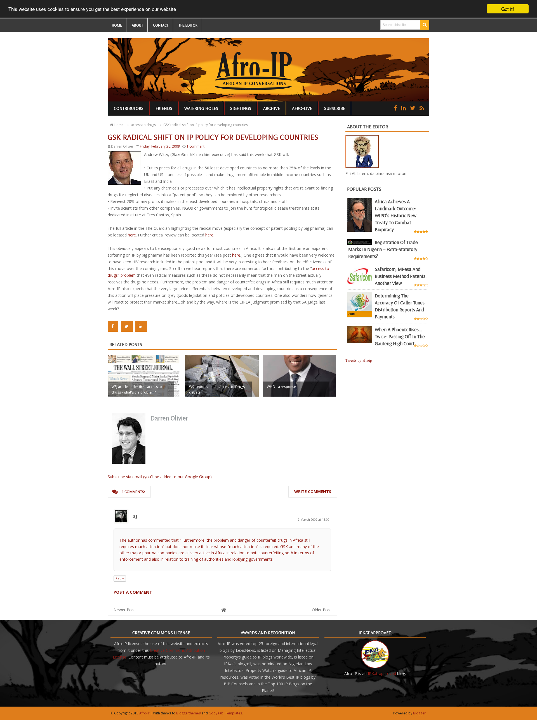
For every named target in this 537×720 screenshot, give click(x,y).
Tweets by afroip (358, 360)
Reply (120, 578)
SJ (135, 516)
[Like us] (395, 108)
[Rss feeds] (422, 108)
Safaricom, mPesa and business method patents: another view (401, 276)
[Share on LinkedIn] (141, 326)
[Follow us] (412, 108)
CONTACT (161, 25)
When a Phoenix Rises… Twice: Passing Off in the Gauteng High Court (400, 336)
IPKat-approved (382, 673)
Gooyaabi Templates (225, 713)
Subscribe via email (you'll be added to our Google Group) (160, 476)
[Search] (424, 25)
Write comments (312, 491)
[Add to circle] (403, 108)
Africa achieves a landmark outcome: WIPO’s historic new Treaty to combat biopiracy (395, 215)
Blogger (419, 713)
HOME (117, 25)
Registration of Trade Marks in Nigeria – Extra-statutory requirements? (383, 249)
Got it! (507, 8)
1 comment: (196, 146)
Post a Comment (133, 592)
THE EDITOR (187, 25)
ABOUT (137, 25)
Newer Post (124, 609)
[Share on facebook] (113, 326)
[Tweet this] (127, 326)
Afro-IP (144, 713)
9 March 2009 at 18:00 (313, 519)
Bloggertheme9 (188, 713)
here (132, 235)
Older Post (321, 609)
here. (209, 235)
